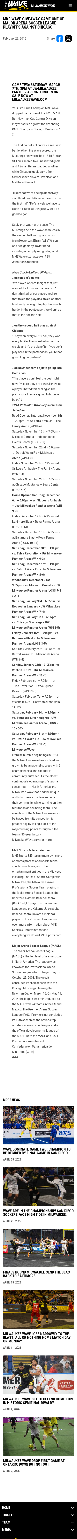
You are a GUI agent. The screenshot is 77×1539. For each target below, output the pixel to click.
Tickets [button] (8, 1515)
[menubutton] (70, 5)
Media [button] (6, 1529)
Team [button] (6, 1522)
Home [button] (6, 1507)
